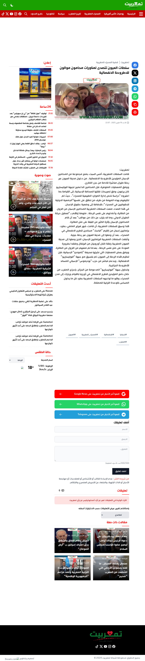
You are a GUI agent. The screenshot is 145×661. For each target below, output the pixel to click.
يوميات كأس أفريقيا (114, 13)
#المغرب (123, 342)
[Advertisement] (72, 39)
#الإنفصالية (109, 334)
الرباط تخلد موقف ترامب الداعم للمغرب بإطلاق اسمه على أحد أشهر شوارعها (32, 325)
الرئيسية (131, 13)
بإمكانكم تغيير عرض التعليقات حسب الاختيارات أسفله (103, 508)
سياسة (61, 13)
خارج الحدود (37, 13)
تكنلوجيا (50, 13)
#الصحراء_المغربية (90, 334)
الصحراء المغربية (92, 13)
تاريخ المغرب (74, 13)
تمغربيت (125, 62)
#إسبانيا (123, 334)
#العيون (72, 334)
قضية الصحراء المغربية (107, 62)
